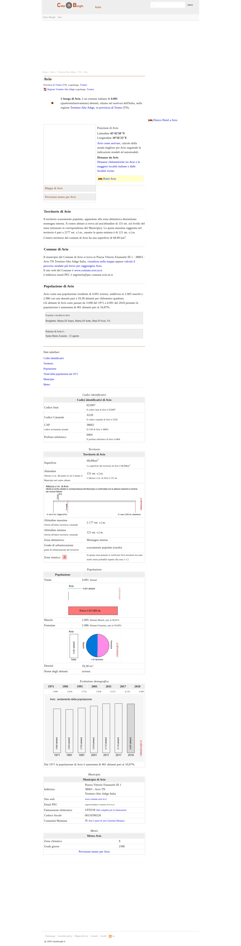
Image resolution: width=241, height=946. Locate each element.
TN (79, 72)
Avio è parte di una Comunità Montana (106, 821)
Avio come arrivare (108, 143)
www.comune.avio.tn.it (88, 270)
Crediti (103, 936)
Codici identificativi (53, 358)
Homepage (50, 936)
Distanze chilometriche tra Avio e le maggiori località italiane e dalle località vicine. (118, 166)
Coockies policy (65, 936)
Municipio (48, 379)
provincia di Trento (110, 107)
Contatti (94, 936)
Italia (98, 7)
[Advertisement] (120, 45)
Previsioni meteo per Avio (60, 197)
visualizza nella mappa (100, 261)
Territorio (48, 363)
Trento (58, 85)
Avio (86, 72)
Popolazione (49, 368)
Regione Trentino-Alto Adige (61, 89)
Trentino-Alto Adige (67, 72)
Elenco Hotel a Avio (165, 120)
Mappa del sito (81, 936)
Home (45, 72)
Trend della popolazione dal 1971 (60, 374)
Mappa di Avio (54, 188)
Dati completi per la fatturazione (111, 810)
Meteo (46, 384)
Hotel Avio (109, 178)
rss (113, 936)
